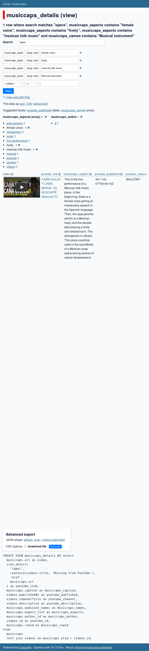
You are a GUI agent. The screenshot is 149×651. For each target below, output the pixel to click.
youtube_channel (137, 174)
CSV (29, 104)
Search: (8, 42)
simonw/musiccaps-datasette (93, 647)
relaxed (11, 154)
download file (36, 546)
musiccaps (19, 4)
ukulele (11, 162)
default (28, 540)
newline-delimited (53, 540)
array (37, 540)
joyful (10, 136)
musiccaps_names (73, 110)
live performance (17, 141)
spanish (12, 158)
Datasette (25, 647)
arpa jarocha (15, 123)
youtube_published (39, 110)
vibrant (11, 167)
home (6, 4)
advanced (40, 104)
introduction (14, 132)
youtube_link (49, 174)
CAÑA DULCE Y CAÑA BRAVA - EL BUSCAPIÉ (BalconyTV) (51, 188)
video (6, 174)
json (22, 104)
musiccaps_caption (76, 174)
